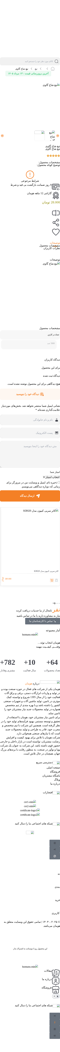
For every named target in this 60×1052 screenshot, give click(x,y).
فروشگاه (55, 771)
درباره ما (55, 783)
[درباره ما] (56, 981)
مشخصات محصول (49, 245)
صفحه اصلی (53, 767)
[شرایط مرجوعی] (30, 174)
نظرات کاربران (52, 248)
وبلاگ (57, 779)
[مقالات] (56, 973)
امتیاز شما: (55, 472)
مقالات (48, 970)
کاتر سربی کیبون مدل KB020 (46, 571)
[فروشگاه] (56, 990)
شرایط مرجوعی (30, 180)
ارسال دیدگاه (27, 495)
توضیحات (55, 242)
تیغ (36, 69)
